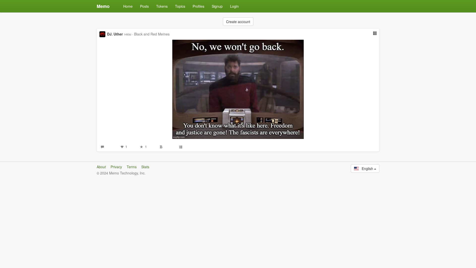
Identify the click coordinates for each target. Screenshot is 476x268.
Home (128, 6)
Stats (145, 166)
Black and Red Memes (152, 34)
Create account (238, 21)
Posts (144, 6)
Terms (132, 166)
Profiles (198, 6)
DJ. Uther (115, 34)
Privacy (116, 166)
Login (234, 6)
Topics (180, 6)
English (366, 168)
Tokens (162, 6)
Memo (103, 6)
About (101, 166)
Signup (217, 6)
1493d (127, 34)
